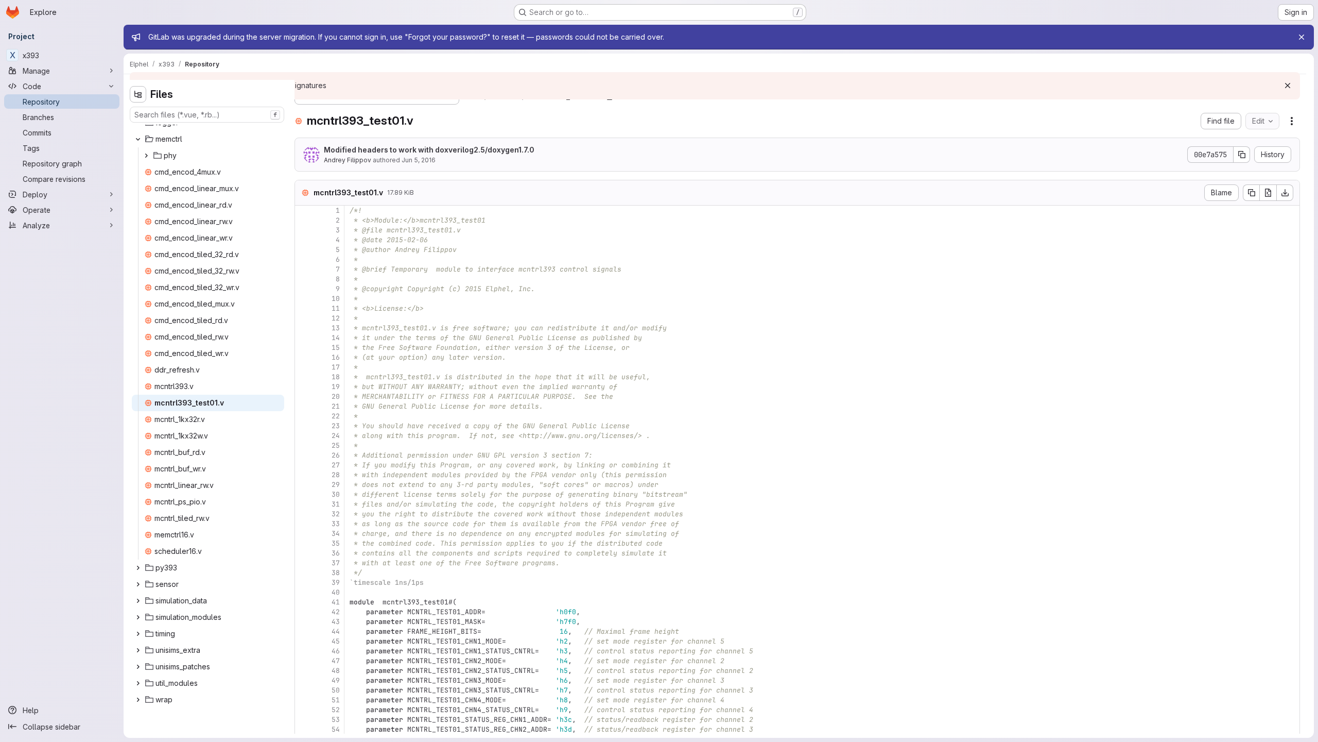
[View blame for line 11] (303, 308)
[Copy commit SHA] (1242, 154)
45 (336, 641)
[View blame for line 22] (303, 416)
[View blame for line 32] (303, 514)
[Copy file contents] (1251, 192)
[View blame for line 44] (303, 631)
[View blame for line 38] (303, 573)
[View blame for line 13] (303, 328)
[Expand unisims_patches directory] (138, 667)
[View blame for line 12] (303, 318)
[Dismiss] (1287, 85)
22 (336, 416)
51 (336, 700)
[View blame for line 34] (303, 533)
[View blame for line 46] (303, 651)
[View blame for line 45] (303, 641)
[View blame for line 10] (303, 298)
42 (336, 612)
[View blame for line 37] (303, 563)
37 (336, 563)
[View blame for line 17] (303, 367)
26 (336, 455)
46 (336, 651)
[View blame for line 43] (303, 622)
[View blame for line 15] (303, 347)
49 (336, 680)
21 (336, 406)
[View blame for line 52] (303, 710)
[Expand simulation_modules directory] (138, 617)
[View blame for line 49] (303, 680)
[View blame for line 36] (303, 553)
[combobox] (207, 115)
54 (336, 729)
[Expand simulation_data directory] (138, 601)
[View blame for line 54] (303, 729)
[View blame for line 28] (303, 475)
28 (336, 474)
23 (336, 425)
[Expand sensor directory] (138, 584)
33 (336, 523)
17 (336, 367)
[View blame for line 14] (303, 338)
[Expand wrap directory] (138, 700)
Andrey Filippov (347, 160)
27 (336, 465)
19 (336, 386)
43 (336, 621)
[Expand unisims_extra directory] (138, 650)
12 (336, 318)
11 (336, 308)
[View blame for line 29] (303, 485)
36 (336, 553)
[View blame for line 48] (303, 671)
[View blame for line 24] (303, 436)
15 (336, 347)
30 (336, 494)
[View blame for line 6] (303, 259)
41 (336, 602)
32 (336, 514)
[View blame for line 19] (303, 387)
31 (336, 504)
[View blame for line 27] (303, 465)
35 (336, 543)
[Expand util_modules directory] (138, 683)
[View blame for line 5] (303, 250)
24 (336, 435)
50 (336, 690)
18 (336, 377)
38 (336, 572)
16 (336, 357)
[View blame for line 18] (303, 377)
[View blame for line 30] (303, 494)
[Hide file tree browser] (138, 94)
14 (336, 337)
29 (336, 484)
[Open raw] (1268, 192)
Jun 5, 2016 (419, 160)
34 (336, 533)
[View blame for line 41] (303, 602)
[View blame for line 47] (303, 661)
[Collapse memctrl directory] (138, 139)
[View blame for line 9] (303, 289)
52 (336, 709)
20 (336, 396)
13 (336, 328)
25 (336, 445)
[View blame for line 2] (303, 220)
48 (336, 670)
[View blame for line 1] (303, 210)
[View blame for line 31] (303, 504)
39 (336, 582)
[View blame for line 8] (303, 279)
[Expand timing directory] (138, 634)
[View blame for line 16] (303, 357)
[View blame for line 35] (303, 543)
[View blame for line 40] (303, 592)
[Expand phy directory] (146, 155)
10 (336, 298)
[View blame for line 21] (303, 406)
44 (336, 631)
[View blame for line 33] (303, 524)
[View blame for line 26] (303, 455)
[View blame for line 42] (303, 612)
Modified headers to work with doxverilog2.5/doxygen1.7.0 (429, 149)
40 (336, 592)
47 (336, 660)
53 (336, 719)
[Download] (1285, 192)
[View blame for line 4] (303, 240)
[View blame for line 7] (303, 269)
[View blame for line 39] (303, 582)
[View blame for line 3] (303, 230)
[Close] (1301, 37)
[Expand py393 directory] (138, 568)
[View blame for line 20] (303, 396)
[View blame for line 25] (303, 445)
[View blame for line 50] (303, 690)
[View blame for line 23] (303, 426)
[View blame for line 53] (303, 719)
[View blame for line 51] (303, 700)
